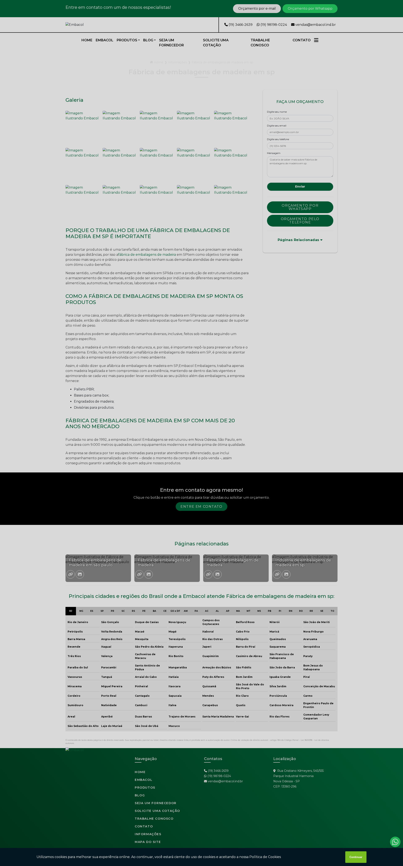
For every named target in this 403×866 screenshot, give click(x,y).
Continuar (355, 857)
